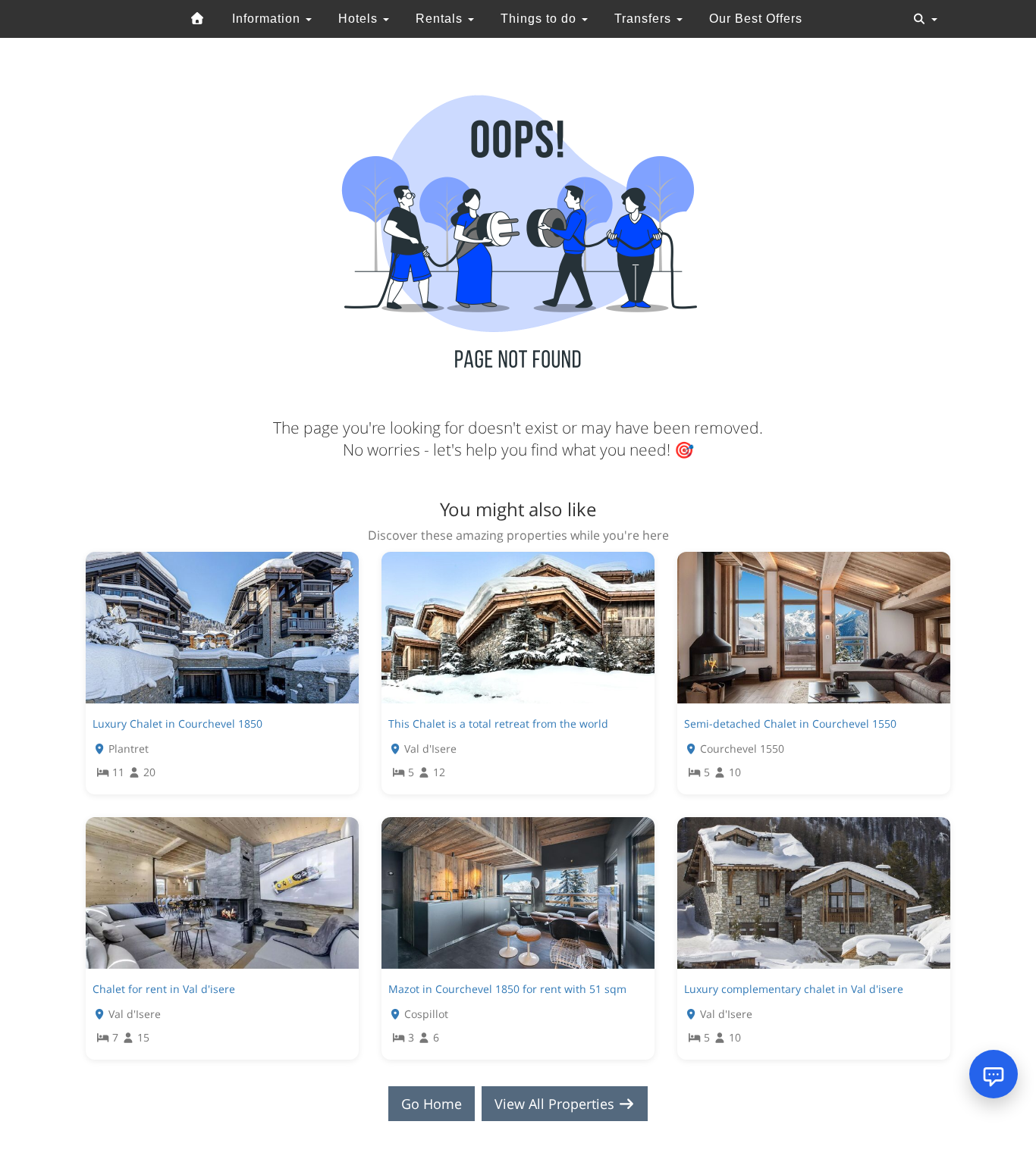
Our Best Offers (755, 18)
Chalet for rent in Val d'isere (164, 989)
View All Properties (556, 1104)
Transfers (644, 18)
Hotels (359, 18)
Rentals (441, 18)
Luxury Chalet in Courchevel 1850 (177, 723)
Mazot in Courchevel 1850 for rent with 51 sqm (508, 989)
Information (268, 18)
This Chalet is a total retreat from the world (498, 723)
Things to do (540, 18)
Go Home (431, 1104)
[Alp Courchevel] (198, 19)
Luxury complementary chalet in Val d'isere (793, 989)
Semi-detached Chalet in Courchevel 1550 (790, 723)
